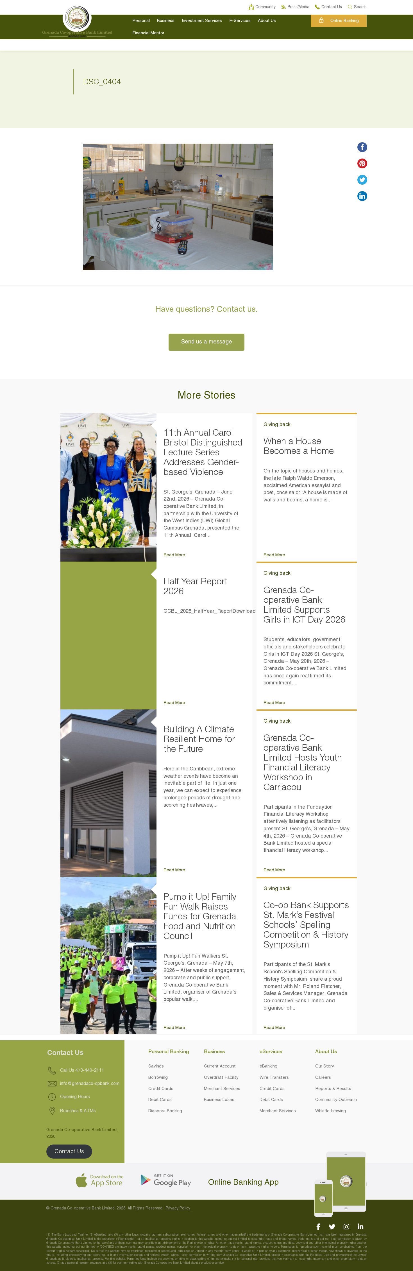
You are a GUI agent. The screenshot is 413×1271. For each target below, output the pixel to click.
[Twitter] (332, 1227)
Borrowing (158, 1078)
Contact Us (69, 1151)
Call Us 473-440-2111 (81, 1071)
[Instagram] (346, 1227)
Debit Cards (160, 1100)
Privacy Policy (178, 1208)
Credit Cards (160, 1089)
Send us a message (206, 342)
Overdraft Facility (221, 1078)
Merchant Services (222, 1089)
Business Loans (219, 1100)
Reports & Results (333, 1089)
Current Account (220, 1066)
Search (360, 6)
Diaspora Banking (165, 1111)
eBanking (268, 1066)
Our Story (324, 1066)
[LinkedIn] (360, 1227)
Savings (156, 1066)
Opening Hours (74, 1097)
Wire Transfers (274, 1078)
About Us (267, 21)
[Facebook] (318, 1227)
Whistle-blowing (330, 1111)
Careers (323, 1078)
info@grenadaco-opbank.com (89, 1084)
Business (165, 21)
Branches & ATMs (77, 1111)
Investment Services (202, 21)
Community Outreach (336, 1100)
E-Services (240, 21)
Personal (141, 21)
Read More (174, 555)
